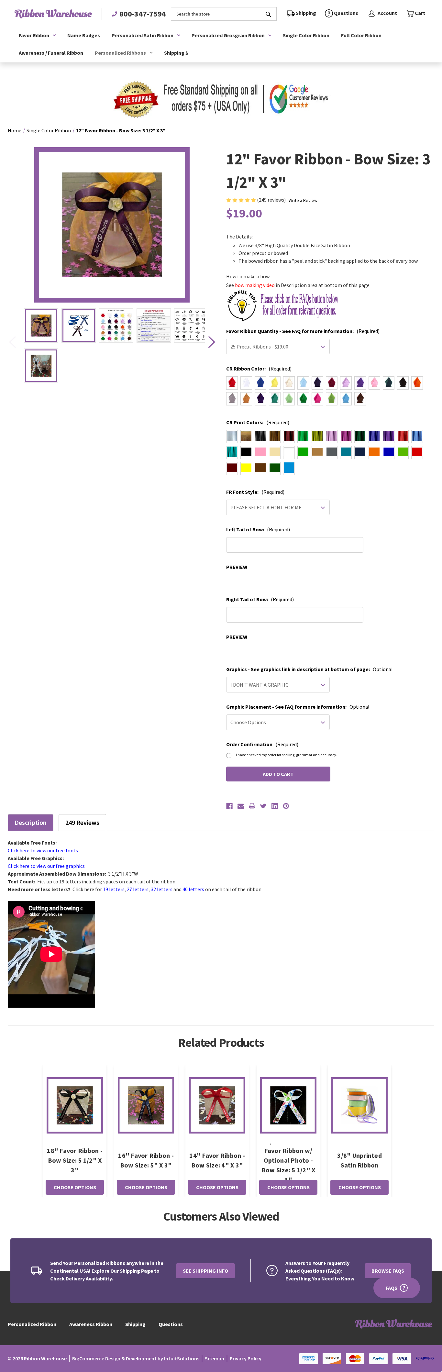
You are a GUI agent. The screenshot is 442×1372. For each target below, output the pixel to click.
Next (211, 342)
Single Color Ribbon (306, 35)
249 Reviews (82, 822)
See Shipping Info (205, 1270)
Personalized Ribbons (120, 53)
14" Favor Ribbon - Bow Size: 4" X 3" (217, 1160)
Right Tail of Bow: (260, 599)
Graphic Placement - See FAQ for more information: (298, 706)
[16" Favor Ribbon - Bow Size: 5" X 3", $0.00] (146, 1105)
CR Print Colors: (257, 422)
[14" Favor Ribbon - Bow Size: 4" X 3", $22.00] (217, 1105)
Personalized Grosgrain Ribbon (228, 35)
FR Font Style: (255, 492)
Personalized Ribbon (32, 1324)
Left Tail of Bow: (258, 529)
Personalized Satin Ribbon (142, 35)
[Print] (252, 806)
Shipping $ (176, 53)
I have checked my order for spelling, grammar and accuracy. (286, 754)
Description (31, 822)
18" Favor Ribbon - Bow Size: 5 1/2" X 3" (75, 1160)
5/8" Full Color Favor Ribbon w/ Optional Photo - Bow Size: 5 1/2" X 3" (288, 1160)
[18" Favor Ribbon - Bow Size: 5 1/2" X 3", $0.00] (75, 1105)
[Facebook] (229, 806)
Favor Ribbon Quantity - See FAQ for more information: (303, 331)
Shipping (135, 1324)
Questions (171, 1324)
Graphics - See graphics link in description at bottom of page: (309, 669)
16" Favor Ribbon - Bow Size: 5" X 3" (146, 1160)
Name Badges (83, 35)
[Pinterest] (286, 806)
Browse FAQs (387, 1270)
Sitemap (214, 1358)
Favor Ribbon (34, 35)
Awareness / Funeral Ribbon (51, 53)
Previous (12, 342)
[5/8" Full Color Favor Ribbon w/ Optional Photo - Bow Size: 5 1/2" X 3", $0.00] (288, 1105)
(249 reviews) (272, 199)
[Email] (241, 806)
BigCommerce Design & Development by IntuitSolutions (135, 1358)
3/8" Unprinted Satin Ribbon (359, 1160)
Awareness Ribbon (90, 1324)
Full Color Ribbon (361, 35)
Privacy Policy (245, 1358)
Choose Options (75, 1187)
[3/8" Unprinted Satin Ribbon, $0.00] (359, 1105)
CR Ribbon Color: (259, 368)
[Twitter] (263, 806)
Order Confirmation (262, 744)
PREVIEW (236, 567)
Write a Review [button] (303, 200)
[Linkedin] (274, 806)
